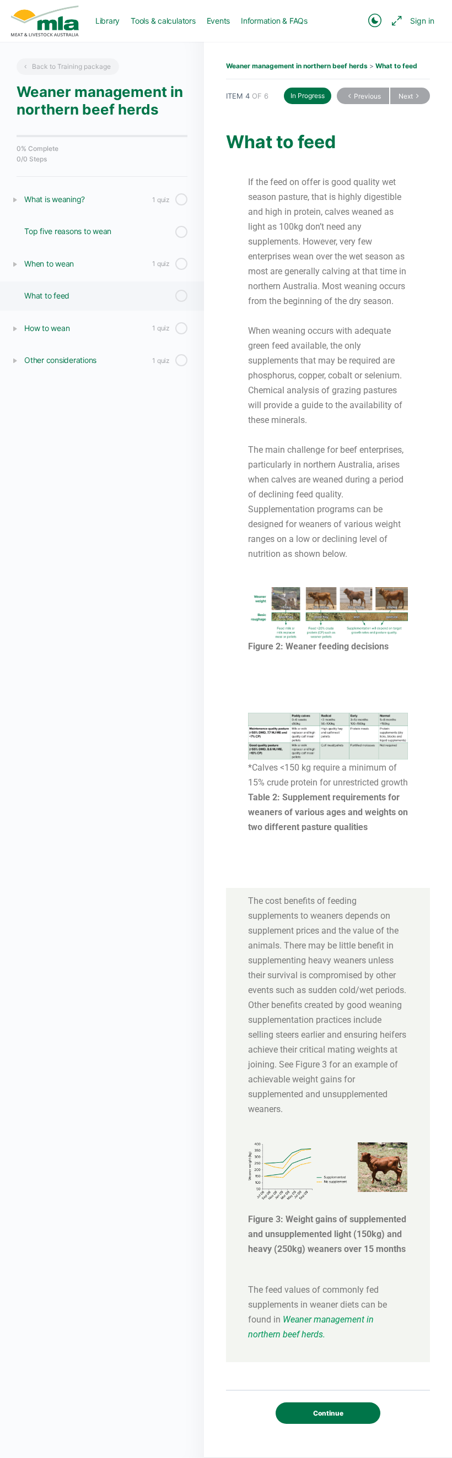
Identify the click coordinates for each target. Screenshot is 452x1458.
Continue (328, 1413)
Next (406, 96)
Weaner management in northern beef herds (297, 66)
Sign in (422, 20)
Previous (367, 96)
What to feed (396, 66)
